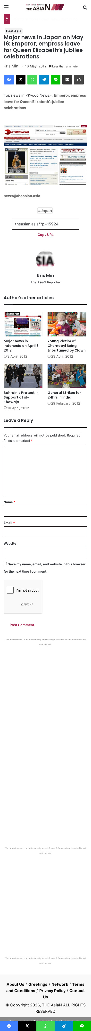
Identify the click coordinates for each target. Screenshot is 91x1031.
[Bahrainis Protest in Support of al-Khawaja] (24, 376)
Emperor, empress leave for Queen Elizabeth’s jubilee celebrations (45, 101)
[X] (20, 79)
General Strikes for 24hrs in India (64, 395)
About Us (16, 984)
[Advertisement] (45, 694)
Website (10, 543)
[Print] (79, 79)
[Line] (55, 79)
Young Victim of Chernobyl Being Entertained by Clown (67, 346)
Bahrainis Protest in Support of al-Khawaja (21, 397)
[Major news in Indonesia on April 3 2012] (24, 324)
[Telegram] (44, 79)
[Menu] (6, 8)
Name (9, 502)
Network (59, 984)
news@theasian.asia (22, 196)
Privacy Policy (52, 990)
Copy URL (46, 234)
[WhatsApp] (32, 79)
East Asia (13, 31)
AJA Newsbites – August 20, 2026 (40, 19)
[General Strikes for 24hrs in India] (68, 376)
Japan (46, 210)
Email (9, 523)
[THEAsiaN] (45, 7)
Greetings (38, 984)
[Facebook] (9, 79)
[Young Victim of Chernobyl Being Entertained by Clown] (68, 324)
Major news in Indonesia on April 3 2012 (21, 346)
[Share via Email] (67, 79)
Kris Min (11, 66)
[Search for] (85, 8)
